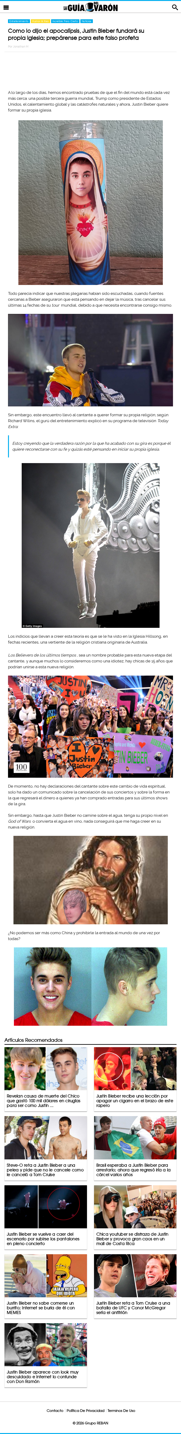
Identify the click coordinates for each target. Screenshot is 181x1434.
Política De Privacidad (85, 1410)
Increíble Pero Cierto (65, 21)
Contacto (55, 1410)
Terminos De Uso (121, 1410)
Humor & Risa (40, 21)
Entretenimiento (19, 21)
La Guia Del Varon (90, 7)
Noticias (86, 21)
